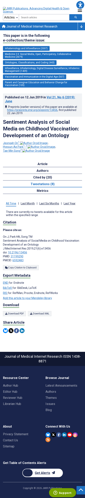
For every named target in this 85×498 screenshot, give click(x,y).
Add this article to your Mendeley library (27, 298)
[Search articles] (75, 17)
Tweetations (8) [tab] (43, 184)
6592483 (18, 260)
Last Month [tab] (28, 203)
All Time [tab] (11, 203)
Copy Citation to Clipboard (22, 267)
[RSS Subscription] (47, 439)
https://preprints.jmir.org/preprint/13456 (32, 110)
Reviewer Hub (12, 398)
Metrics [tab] (42, 191)
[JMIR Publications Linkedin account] (64, 434)
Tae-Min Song (12, 150)
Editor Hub (10, 392)
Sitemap (8, 446)
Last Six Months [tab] (49, 203)
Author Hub (10, 385)
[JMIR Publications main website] (36, 10)
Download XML (40, 313)
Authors (50, 392)
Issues (50, 404)
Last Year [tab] (70, 203)
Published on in (40, 99)
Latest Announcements (61, 385)
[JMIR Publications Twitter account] (53, 434)
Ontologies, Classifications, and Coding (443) (30, 62)
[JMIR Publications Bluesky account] (47, 434)
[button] (80, 4)
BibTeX (7, 287)
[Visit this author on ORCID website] (34, 143)
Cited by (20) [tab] (42, 177)
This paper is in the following (26, 37)
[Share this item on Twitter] (10, 330)
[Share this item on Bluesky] (5, 330)
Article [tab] (43, 164)
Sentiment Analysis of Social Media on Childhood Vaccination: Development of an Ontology (41, 128)
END (6, 282)
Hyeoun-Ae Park (15, 146)
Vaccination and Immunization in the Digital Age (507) (34, 76)
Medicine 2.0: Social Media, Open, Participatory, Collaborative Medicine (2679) (38, 55)
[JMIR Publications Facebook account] (58, 434)
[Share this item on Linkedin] (22, 330)
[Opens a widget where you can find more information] (62, 493)
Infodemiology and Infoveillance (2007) (26, 48)
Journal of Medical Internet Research (31, 26)
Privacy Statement (15, 434)
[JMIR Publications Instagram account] (75, 434)
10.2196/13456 (17, 252)
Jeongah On (11, 143)
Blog (48, 410)
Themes (51, 398)
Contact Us (10, 440)
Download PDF (16, 313)
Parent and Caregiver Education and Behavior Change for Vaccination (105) (36, 84)
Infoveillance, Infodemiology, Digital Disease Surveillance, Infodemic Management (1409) (42, 69)
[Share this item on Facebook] (16, 330)
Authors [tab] (43, 171)
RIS (5, 293)
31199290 (17, 256)
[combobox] (44, 17)
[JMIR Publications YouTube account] (69, 434)
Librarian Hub (12, 404)
